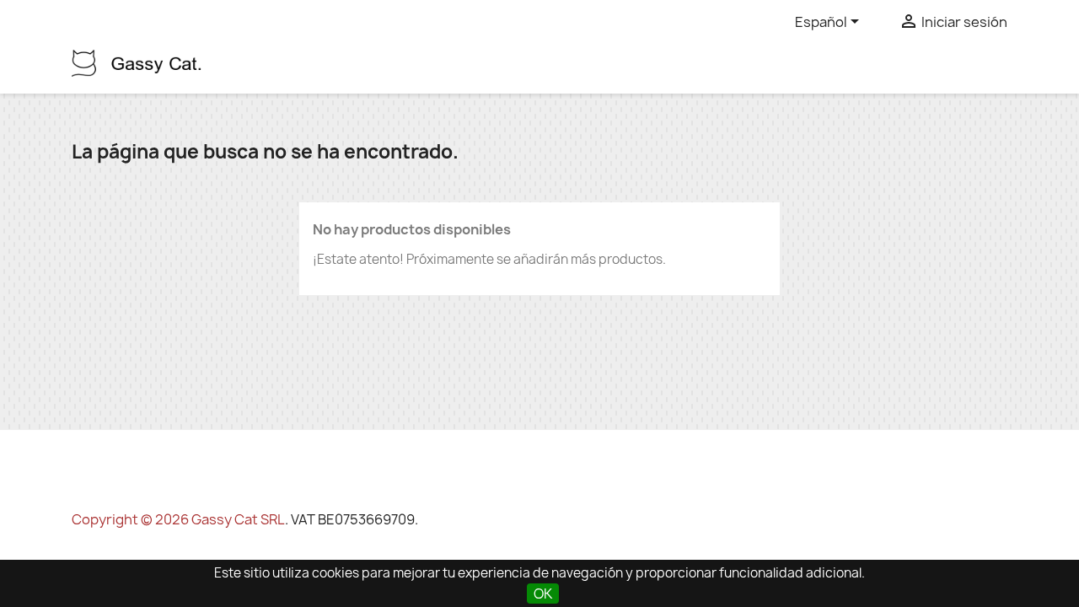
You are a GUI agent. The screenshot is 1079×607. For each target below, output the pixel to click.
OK (543, 593)
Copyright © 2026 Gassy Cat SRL (178, 519)
